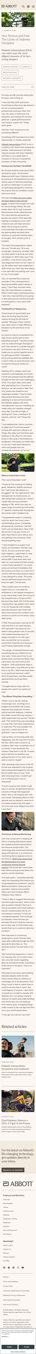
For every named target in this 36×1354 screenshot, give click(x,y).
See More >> (5, 1336)
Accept (26, 1347)
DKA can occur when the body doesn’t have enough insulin (17, 201)
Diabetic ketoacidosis (11, 144)
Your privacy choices (18, 1351)
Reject (9, 1347)
